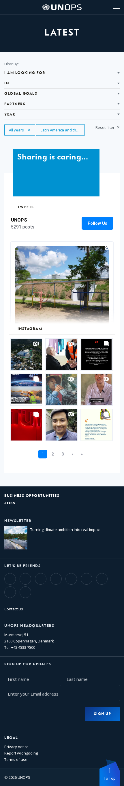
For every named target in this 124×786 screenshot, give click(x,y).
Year (9, 114)
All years (20, 130)
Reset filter (105, 127)
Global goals (20, 94)
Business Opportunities (31, 496)
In (6, 83)
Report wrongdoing (21, 753)
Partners (14, 104)
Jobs (9, 503)
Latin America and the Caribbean (63, 130)
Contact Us (13, 609)
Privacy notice (16, 746)
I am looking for (24, 73)
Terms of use (15, 759)
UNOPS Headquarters (29, 626)
